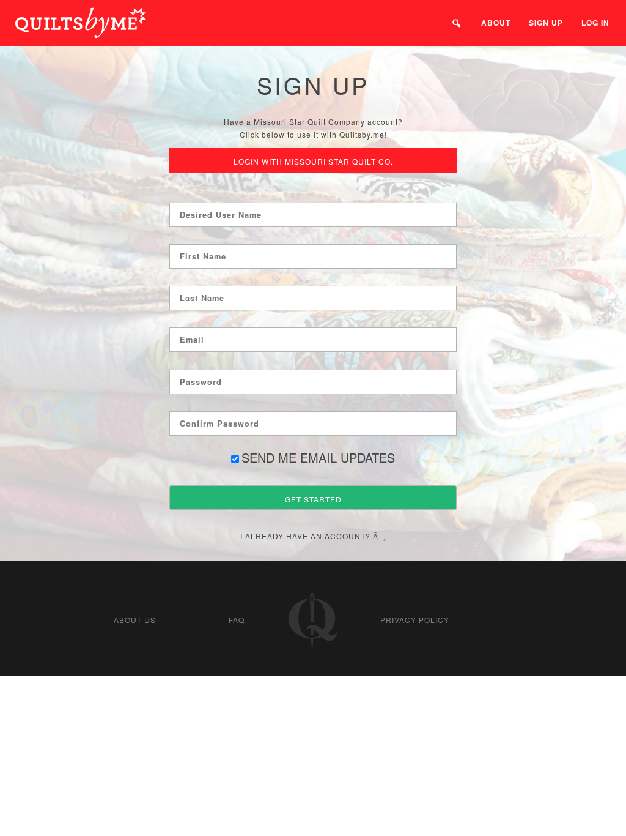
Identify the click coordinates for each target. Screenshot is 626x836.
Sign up (546, 22)
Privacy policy (414, 619)
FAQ (237, 619)
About (495, 22)
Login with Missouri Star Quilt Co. (313, 161)
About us (135, 619)
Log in (595, 22)
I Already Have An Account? (305, 536)
